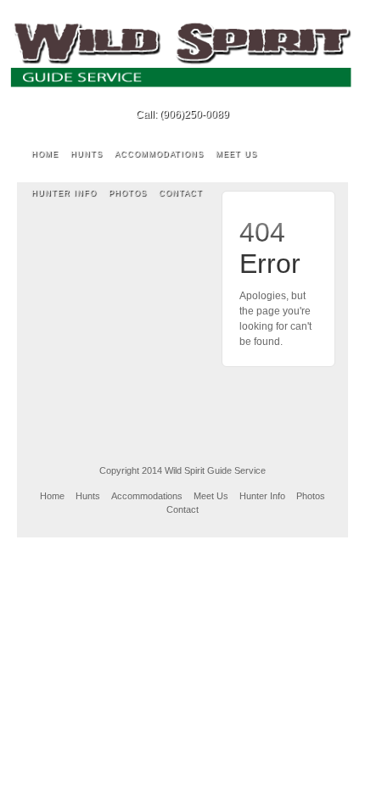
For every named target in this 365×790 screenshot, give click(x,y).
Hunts (86, 154)
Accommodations (159, 154)
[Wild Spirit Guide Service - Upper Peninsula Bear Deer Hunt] (182, 54)
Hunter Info (64, 193)
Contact (181, 193)
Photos (128, 193)
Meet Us (236, 154)
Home (45, 154)
